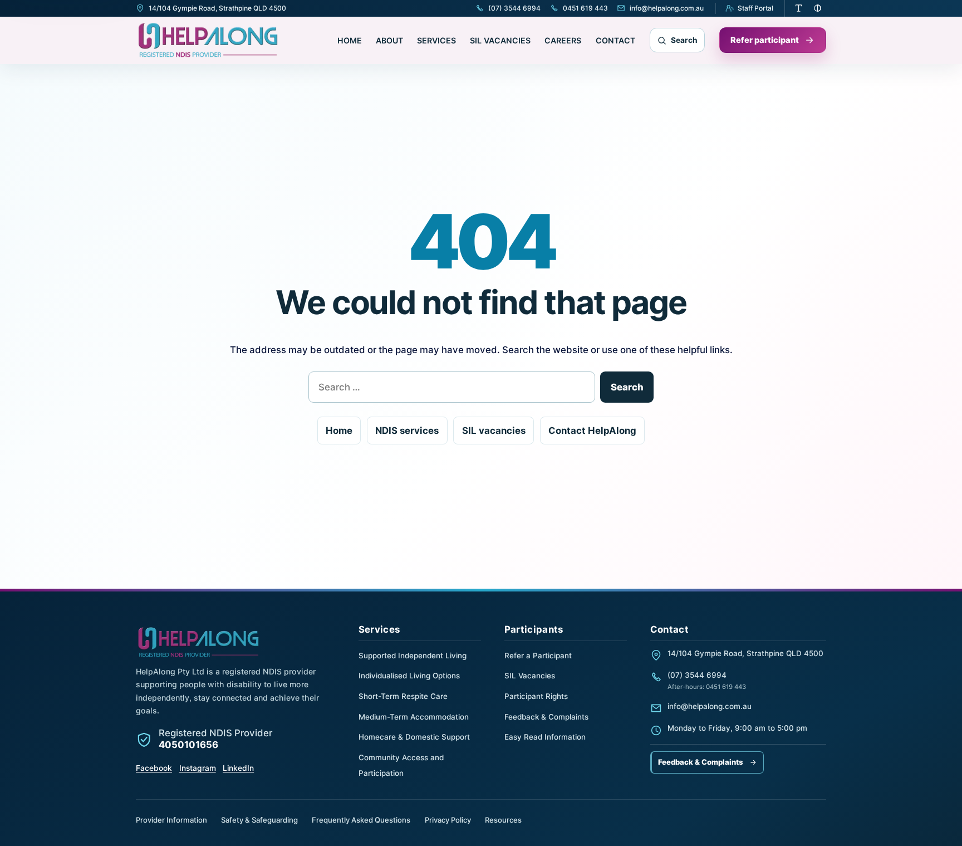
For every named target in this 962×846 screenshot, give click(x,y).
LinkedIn (238, 767)
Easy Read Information (545, 736)
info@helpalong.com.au (709, 706)
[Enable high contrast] (817, 8)
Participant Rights (536, 696)
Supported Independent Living (413, 655)
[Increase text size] (799, 8)
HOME (349, 40)
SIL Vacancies (529, 675)
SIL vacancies (494, 430)
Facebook (154, 767)
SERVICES (436, 40)
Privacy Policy (448, 819)
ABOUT (389, 40)
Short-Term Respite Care (403, 696)
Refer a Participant (538, 655)
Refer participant (764, 40)
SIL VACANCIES (500, 40)
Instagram (197, 767)
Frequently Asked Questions (361, 819)
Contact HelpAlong (592, 430)
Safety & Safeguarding (259, 819)
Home (339, 430)
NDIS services (407, 430)
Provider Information (171, 819)
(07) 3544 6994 (697, 675)
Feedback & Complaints (546, 716)
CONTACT (615, 40)
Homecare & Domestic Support (414, 736)
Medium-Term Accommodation (414, 716)
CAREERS (562, 40)
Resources (503, 819)
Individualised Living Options (409, 675)
